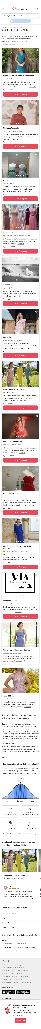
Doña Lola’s (8, 232)
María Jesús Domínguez (12, 494)
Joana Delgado (9, 337)
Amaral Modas (9, 696)
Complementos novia (8, 947)
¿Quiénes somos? (19, 979)
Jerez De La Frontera (9, 914)
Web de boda (26, 982)
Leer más (5, 757)
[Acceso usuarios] (38, 9)
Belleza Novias (30, 947)
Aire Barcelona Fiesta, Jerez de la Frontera (17, 547)
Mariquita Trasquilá (11, 128)
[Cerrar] (38, 1003)
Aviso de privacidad (8, 970)
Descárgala (20, 1020)
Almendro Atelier (10, 601)
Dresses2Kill (8, 285)
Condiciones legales (17, 965)
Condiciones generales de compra (13, 968)
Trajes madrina (6, 951)
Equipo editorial (6, 982)
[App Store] (9, 994)
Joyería (20, 947)
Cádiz (3, 918)
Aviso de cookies (22, 970)
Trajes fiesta (12, 27)
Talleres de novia (7, 944)
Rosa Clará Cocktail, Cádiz (13, 389)
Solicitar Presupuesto (20, 94)
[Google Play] (23, 994)
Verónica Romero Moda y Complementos (20, 76)
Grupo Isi (6, 180)
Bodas (4, 27)
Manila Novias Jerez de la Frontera (17, 650)
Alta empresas (6, 979)
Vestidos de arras (19, 951)
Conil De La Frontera (9, 927)
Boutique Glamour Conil (12, 441)
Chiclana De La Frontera (10, 923)
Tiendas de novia (20, 944)
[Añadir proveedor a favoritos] (37, 50)
